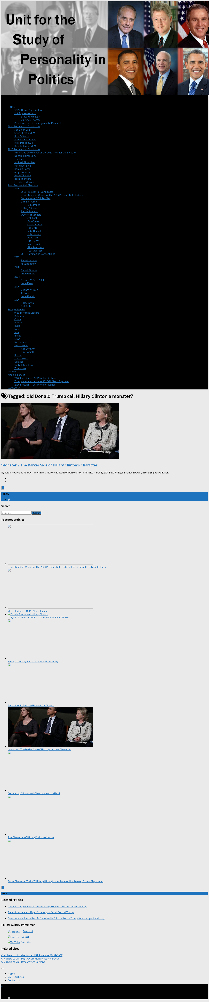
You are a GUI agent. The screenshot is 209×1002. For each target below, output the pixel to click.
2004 (17, 276)
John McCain (28, 273)
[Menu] (2, 968)
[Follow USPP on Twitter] (9, 499)
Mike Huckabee (35, 231)
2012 (17, 257)
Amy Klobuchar (22, 172)
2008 (17, 267)
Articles (12, 371)
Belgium (19, 316)
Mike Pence (33, 204)
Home (11, 106)
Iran (16, 329)
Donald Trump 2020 (25, 155)
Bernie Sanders (22, 178)
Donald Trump (29, 201)
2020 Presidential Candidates (24, 149)
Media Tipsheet (16, 374)
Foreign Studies (16, 309)
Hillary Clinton (29, 208)
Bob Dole (26, 306)
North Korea (21, 345)
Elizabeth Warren (24, 182)
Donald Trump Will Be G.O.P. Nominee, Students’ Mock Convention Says (47, 906)
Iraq (16, 332)
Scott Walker (34, 250)
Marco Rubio (34, 244)
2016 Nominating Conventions (38, 253)
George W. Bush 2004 (32, 280)
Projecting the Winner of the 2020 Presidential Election (45, 152)
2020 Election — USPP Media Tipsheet (35, 378)
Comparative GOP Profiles (35, 198)
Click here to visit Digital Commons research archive (30, 958)
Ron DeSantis (21, 136)
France (18, 322)
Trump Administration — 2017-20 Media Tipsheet (41, 381)
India (17, 325)
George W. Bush (29, 289)
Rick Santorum (35, 247)
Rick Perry (33, 240)
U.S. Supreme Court (25, 113)
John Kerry (27, 283)
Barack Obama (29, 260)
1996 (17, 299)
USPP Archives (16, 976)
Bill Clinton (27, 302)
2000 (17, 286)
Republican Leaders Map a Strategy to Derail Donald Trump (41, 912)
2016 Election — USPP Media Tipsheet (35, 384)
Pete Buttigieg (22, 165)
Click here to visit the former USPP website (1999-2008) (32, 955)
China (17, 319)
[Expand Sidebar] (2, 487)
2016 (17, 188)
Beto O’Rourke (22, 175)
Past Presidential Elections (23, 185)
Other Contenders (31, 214)
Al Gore (25, 293)
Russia (18, 355)
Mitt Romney (28, 263)
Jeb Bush (32, 217)
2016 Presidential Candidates (37, 191)
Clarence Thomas (30, 119)
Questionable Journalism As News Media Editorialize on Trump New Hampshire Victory (56, 918)
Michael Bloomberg (25, 162)
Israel (17, 335)
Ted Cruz (32, 227)
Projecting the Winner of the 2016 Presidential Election (52, 195)
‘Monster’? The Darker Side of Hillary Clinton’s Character (49, 465)
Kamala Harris (22, 168)
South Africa (21, 358)
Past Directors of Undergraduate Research (37, 123)
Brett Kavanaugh (30, 116)
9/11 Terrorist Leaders (26, 312)
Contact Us (14, 387)
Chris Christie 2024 (24, 133)
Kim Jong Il (27, 352)
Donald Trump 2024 (25, 146)
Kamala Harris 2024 (25, 139)
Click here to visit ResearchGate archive (23, 961)
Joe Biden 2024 (22, 129)
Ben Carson (33, 221)
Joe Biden (19, 159)
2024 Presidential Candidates (24, 126)
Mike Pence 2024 (23, 142)
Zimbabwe (20, 368)
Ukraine (18, 361)
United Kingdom (23, 365)
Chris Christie (34, 224)
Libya (17, 338)
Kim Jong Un (28, 348)
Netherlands (21, 342)
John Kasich (34, 234)
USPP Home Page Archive (28, 110)
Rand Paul (33, 237)
